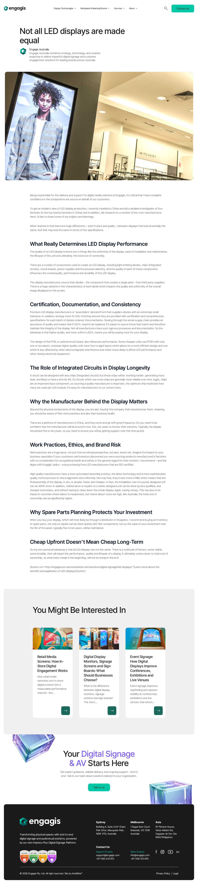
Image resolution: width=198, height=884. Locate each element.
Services (118, 8)
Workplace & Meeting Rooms (93, 8)
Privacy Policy (163, 873)
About (132, 8)
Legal (175, 873)
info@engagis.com (140, 855)
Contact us (183, 8)
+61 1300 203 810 (105, 858)
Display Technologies (63, 8)
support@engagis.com (107, 855)
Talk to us (99, 787)
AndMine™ (77, 873)
